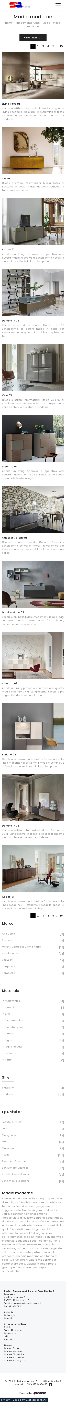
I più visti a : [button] (12, 1111)
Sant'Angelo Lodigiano (32, 1181)
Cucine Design (12, 1348)
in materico (32, 1053)
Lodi (32, 1129)
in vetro (32, 1060)
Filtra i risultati (33, 37)
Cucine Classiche (14, 1354)
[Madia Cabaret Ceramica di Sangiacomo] (33, 509)
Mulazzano (32, 1148)
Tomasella (32, 973)
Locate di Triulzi (32, 1122)
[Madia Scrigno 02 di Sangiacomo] (33, 726)
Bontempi (32, 941)
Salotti (7, 1327)
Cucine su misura (14, 1357)
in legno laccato (32, 1047)
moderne (32, 1094)
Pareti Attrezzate (13, 1330)
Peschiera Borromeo (32, 1162)
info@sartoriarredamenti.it (26, 1303)
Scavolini (32, 960)
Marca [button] (8, 923)
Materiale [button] (10, 990)
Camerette (10, 1333)
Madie (46, 22)
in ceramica (32, 1008)
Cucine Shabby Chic (15, 1360)
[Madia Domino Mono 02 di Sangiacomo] (33, 584)
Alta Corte (32, 934)
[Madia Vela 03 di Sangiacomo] (33, 367)
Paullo (32, 1155)
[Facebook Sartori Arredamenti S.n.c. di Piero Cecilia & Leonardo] (50, 1384)
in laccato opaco (32, 1027)
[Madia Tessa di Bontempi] (33, 150)
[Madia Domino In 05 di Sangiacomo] (33, 292)
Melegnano (32, 1135)
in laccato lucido (32, 1021)
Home (9, 22)
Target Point (32, 967)
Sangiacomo (32, 954)
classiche (32, 1088)
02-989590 (14, 1306)
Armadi (8, 1339)
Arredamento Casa (28, 22)
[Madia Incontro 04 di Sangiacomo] (33, 438)
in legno (32, 1040)
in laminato (32, 1034)
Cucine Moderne (13, 1351)
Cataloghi (10, 1315)
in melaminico (32, 1001)
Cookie (17, 1399)
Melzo (32, 1142)
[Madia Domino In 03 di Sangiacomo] (33, 797)
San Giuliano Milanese (32, 1175)
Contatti (8, 1318)
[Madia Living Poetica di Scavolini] (33, 75)
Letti (6, 1336)
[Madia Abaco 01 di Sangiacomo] (33, 868)
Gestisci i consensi (36, 1399)
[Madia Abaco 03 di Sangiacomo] (33, 221)
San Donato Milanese (32, 1168)
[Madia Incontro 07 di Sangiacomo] (33, 655)
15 (61, 46)
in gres (32, 1014)
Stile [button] (6, 1077)
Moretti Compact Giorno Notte (32, 947)
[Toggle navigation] (58, 5)
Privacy (5, 1399)
